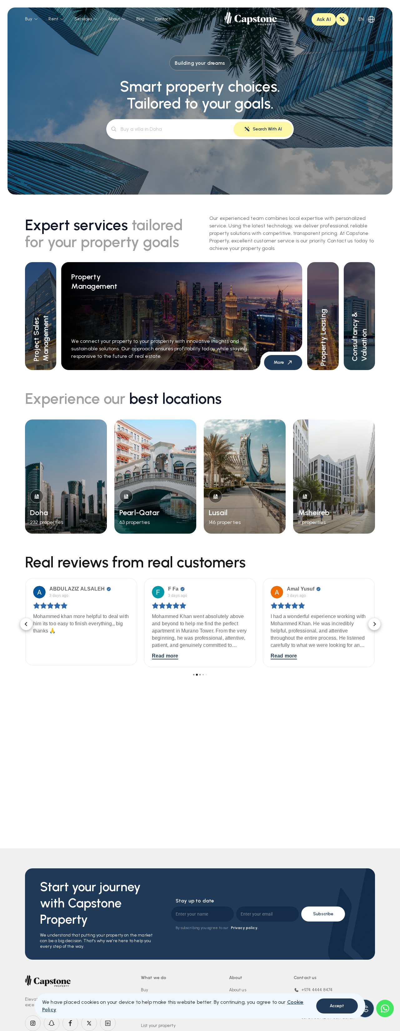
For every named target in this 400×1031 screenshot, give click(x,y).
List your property (158, 1025)
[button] (25, 623)
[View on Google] (39, 592)
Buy (144, 990)
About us (237, 990)
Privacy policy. (244, 928)
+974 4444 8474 (316, 990)
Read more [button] (46, 655)
